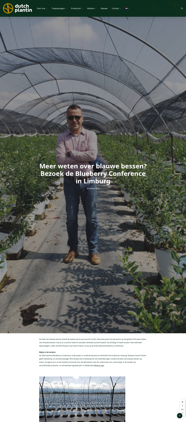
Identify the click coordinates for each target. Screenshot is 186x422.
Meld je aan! (99, 365)
